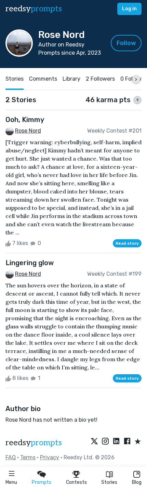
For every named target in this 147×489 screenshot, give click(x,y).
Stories (109, 482)
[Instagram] (105, 442)
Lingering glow (29, 263)
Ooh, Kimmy (24, 120)
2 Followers (100, 79)
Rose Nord (28, 130)
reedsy (33, 9)
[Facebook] (127, 442)
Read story (127, 243)
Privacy (49, 457)
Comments (43, 79)
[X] (94, 442)
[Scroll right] (136, 79)
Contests (76, 482)
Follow (126, 43)
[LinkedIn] (116, 442)
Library (71, 79)
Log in (129, 9)
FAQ (10, 457)
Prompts (41, 482)
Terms (28, 457)
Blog (137, 482)
